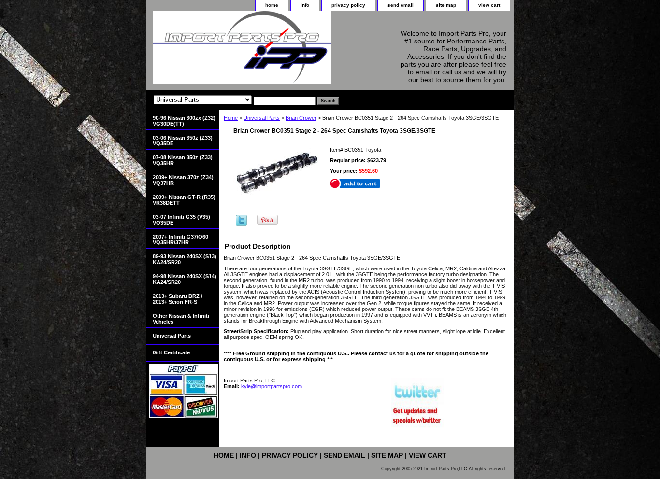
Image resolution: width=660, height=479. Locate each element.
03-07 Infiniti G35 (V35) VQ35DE (181, 219)
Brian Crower (301, 118)
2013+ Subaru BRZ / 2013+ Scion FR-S (177, 299)
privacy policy (348, 5)
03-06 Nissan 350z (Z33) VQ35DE (183, 140)
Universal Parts (262, 118)
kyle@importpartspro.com (271, 386)
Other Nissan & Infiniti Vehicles (181, 318)
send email (400, 5)
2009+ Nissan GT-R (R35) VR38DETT (184, 200)
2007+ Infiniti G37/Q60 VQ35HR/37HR (180, 239)
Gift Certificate (171, 352)
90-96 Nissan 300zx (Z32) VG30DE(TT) (184, 121)
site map (446, 5)
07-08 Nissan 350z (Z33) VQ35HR (183, 160)
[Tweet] (241, 224)
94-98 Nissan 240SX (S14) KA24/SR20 (184, 279)
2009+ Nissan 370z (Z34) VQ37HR (183, 180)
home (271, 5)
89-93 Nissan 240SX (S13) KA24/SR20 (184, 259)
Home (231, 118)
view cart (489, 5)
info (305, 5)
